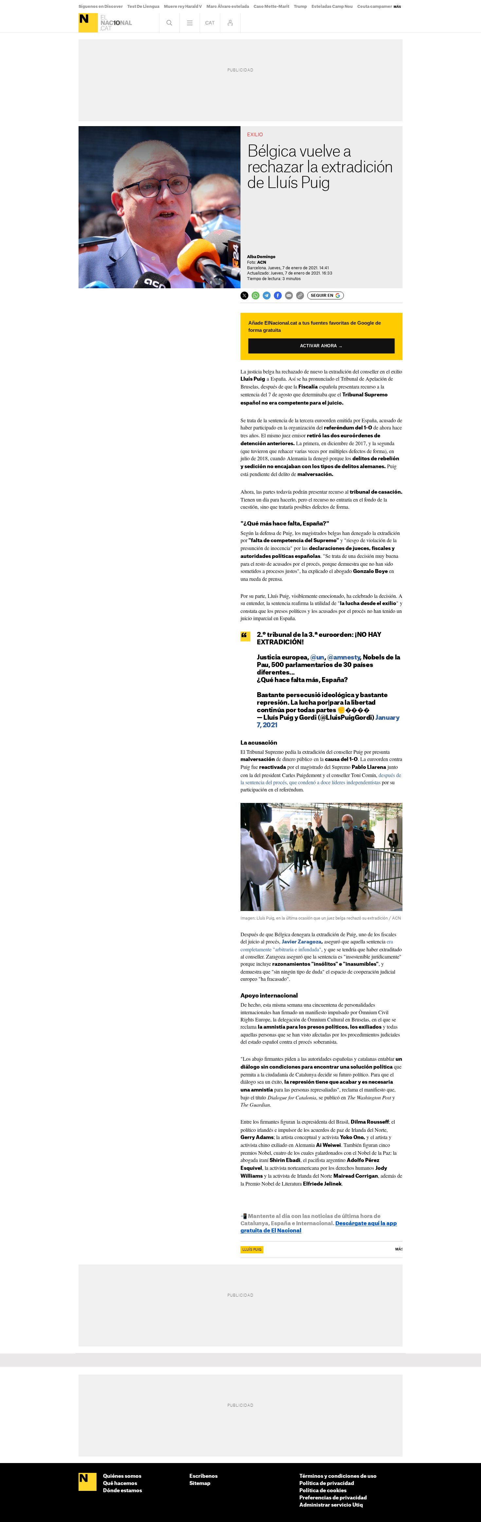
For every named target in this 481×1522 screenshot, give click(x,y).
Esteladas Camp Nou (332, 7)
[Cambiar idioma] (210, 22)
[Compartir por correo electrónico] (289, 295)
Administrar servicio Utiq (331, 1505)
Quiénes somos (122, 1476)
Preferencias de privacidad (333, 1497)
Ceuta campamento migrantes (388, 7)
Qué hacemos (120, 1483)
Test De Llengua (143, 7)
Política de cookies (323, 1490)
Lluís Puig (251, 1249)
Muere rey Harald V (183, 7)
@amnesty (343, 658)
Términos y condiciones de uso (338, 1476)
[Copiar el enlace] (300, 295)
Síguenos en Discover (101, 7)
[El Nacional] (88, 22)
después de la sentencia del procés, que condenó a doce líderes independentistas (320, 778)
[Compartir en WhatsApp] (255, 295)
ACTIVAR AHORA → (321, 345)
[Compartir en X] (244, 295)
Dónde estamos (122, 1490)
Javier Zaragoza (301, 942)
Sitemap (199, 1483)
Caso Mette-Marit (271, 7)
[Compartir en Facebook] (278, 295)
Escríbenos (203, 1476)
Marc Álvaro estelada (227, 7)
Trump (300, 7)
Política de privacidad (326, 1483)
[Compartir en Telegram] (267, 295)
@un (317, 658)
